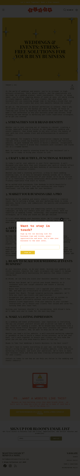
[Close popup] (61, 219)
